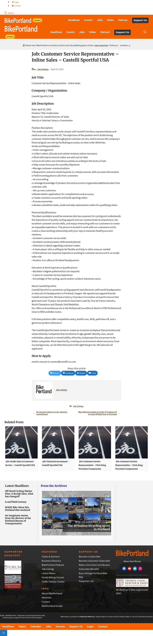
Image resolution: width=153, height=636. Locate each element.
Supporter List (86, 581)
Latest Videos (48, 573)
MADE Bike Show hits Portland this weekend (17, 508)
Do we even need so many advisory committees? (51, 413)
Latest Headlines (17, 486)
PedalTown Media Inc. (87, 617)
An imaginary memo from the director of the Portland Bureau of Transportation (18, 519)
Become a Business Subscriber (94, 560)
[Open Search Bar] (9, 12)
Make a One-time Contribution (94, 564)
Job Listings (42, 69)
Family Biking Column (53, 577)
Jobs (100, 20)
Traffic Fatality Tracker (53, 581)
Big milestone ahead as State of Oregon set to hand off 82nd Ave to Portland (97, 413)
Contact (17, 6)
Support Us (140, 20)
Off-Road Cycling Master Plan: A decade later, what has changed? (19, 494)
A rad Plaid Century (15, 501)
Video (110, 20)
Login (16, 2)
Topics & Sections (51, 556)
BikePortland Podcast (53, 564)
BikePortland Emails (52, 605)
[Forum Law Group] (12, 573)
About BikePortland (52, 593)
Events (88, 20)
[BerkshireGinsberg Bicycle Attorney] (12, 587)
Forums (60, 626)
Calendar (36, 626)
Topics (22, 626)
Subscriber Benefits (89, 569)
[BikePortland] (21, 29)
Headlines (74, 20)
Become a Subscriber (89, 556)
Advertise (46, 597)
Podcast (123, 20)
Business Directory (51, 560)
